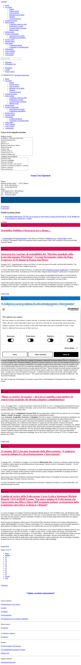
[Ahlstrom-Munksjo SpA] (17, 140)
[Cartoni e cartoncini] (14, 167)
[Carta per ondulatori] (14, 162)
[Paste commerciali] (14, 169)
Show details (69, 348)
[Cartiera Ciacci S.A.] (17, 153)
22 (6, 572)
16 (6, 561)
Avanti (7, 576)
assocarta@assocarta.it (21, 75)
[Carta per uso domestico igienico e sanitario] (14, 166)
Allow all (66, 354)
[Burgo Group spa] (17, 147)
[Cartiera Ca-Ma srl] (17, 151)
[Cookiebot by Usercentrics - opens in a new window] (69, 309)
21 (6, 570)
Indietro (7, 555)
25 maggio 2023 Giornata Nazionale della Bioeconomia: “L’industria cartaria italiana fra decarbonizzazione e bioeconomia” (38, 452)
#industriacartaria (21, 238)
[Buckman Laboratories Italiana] (17, 145)
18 (6, 565)
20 (6, 569)
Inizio (7, 553)
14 (6, 557)
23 (6, 574)
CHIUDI (4, 2)
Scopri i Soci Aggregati (40, 175)
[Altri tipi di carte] (14, 158)
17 (6, 563)
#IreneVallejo (62, 238)
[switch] (31, 340)
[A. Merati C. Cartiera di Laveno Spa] (17, 138)
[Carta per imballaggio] (14, 160)
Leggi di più (5, 294)
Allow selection (40, 354)
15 (6, 559)
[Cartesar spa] (17, 149)
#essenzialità (7, 238)
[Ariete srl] (17, 142)
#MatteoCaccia (51, 238)
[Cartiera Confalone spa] (17, 154)
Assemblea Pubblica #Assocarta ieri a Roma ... (26, 230)
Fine (6, 578)
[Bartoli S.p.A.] (17, 144)
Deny (15, 354)
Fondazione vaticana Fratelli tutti (57, 270)
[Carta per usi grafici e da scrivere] (14, 164)
